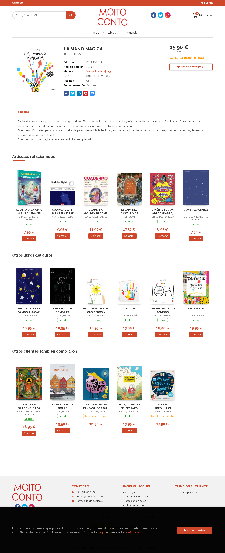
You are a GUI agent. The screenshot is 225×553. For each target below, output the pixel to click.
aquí (102, 532)
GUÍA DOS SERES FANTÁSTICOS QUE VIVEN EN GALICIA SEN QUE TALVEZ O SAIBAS (95, 406)
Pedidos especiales (186, 492)
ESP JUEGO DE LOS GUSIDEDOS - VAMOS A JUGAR (95, 310)
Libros (112, 32)
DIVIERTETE (196, 308)
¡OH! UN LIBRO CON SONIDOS (162, 310)
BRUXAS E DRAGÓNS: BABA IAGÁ (29, 406)
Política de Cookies (134, 505)
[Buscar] (71, 15)
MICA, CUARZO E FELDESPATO (129, 406)
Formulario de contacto (89, 501)
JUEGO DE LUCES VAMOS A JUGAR (29, 310)
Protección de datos (134, 501)
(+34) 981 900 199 (86, 492)
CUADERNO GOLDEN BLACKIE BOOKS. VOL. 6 (95, 211)
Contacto (17, 3)
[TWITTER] (160, 15)
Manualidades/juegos (100, 71)
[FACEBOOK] (153, 15)
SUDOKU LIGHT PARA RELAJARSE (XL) (62, 211)
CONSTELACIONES (196, 209)
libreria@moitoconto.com (90, 496)
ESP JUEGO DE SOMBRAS (62, 310)
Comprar (29, 238)
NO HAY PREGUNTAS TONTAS (163, 406)
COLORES (129, 308)
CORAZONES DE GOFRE (62, 406)
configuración (134, 532)
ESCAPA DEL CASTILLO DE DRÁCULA (129, 211)
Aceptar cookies (194, 530)
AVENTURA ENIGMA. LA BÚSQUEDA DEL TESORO (29, 211)
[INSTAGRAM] (168, 15)
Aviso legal (129, 492)
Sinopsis (23, 111)
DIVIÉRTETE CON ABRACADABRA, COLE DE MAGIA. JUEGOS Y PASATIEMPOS (163, 211)
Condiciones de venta (135, 496)
